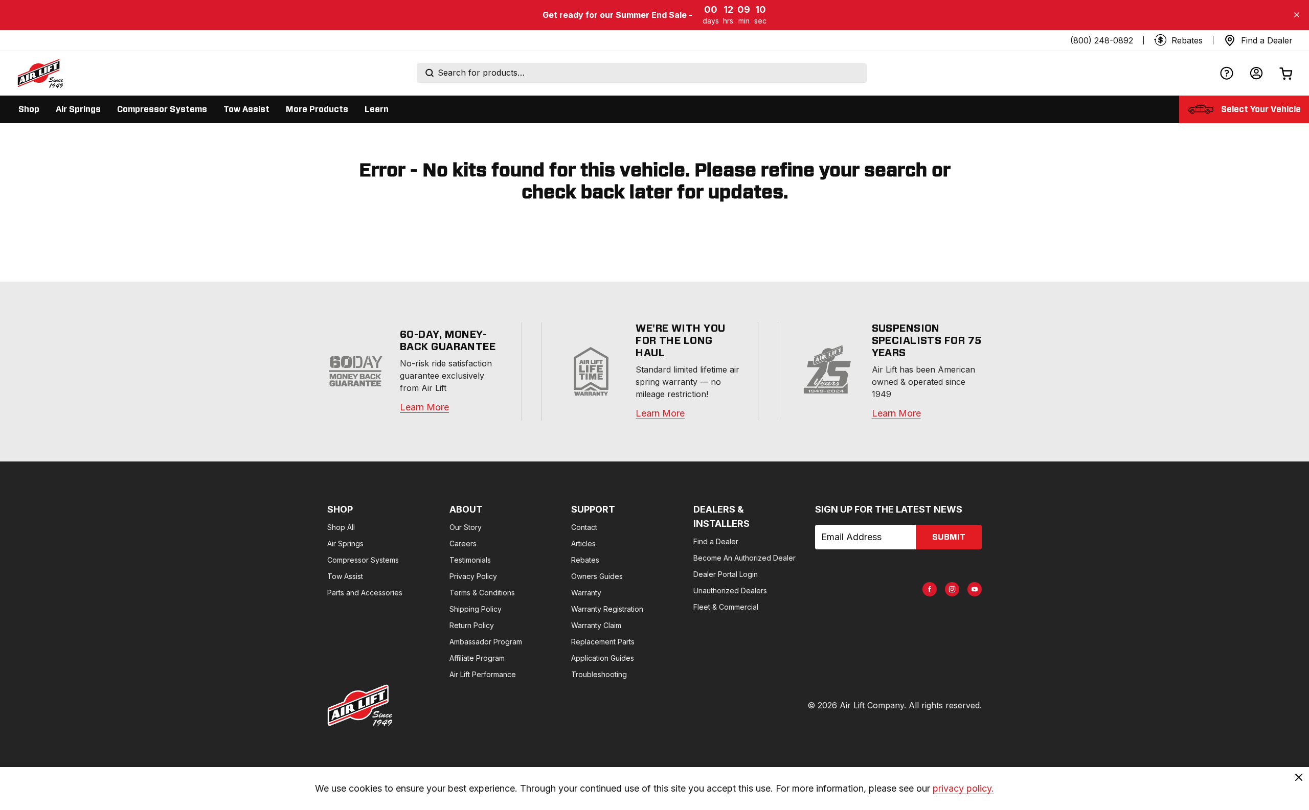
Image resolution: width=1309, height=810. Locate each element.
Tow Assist (345, 576)
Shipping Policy (475, 609)
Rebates (585, 560)
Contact (584, 527)
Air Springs (345, 543)
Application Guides (602, 658)
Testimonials (470, 560)
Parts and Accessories (364, 592)
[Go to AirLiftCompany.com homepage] (360, 705)
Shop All (341, 527)
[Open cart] (1286, 73)
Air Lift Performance (482, 674)
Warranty (586, 592)
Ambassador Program (485, 641)
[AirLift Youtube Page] (974, 589)
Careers (463, 543)
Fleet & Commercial (725, 607)
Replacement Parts (603, 641)
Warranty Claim (596, 625)
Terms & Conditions (482, 592)
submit (948, 537)
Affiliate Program (477, 658)
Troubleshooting (599, 674)
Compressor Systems (363, 560)
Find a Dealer (715, 541)
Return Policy (471, 625)
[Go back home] (39, 73)
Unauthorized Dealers (730, 590)
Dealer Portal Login (725, 574)
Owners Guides (597, 576)
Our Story (465, 527)
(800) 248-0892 (1101, 40)
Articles (583, 543)
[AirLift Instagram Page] (952, 589)
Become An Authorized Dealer (744, 557)
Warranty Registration (607, 609)
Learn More (424, 407)
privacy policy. (963, 788)
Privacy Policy (473, 576)
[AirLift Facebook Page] (929, 589)
